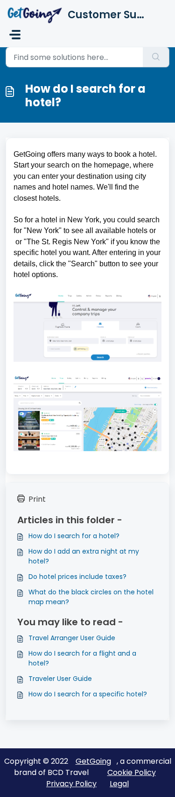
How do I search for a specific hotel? (87, 694)
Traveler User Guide (60, 678)
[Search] (156, 57)
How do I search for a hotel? (73, 536)
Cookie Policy (131, 772)
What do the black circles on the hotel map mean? (91, 597)
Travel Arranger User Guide (71, 638)
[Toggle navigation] (15, 34)
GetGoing (93, 761)
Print (37, 499)
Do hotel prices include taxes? (77, 576)
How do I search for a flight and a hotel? (82, 658)
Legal (119, 783)
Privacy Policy (71, 783)
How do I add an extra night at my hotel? (83, 556)
